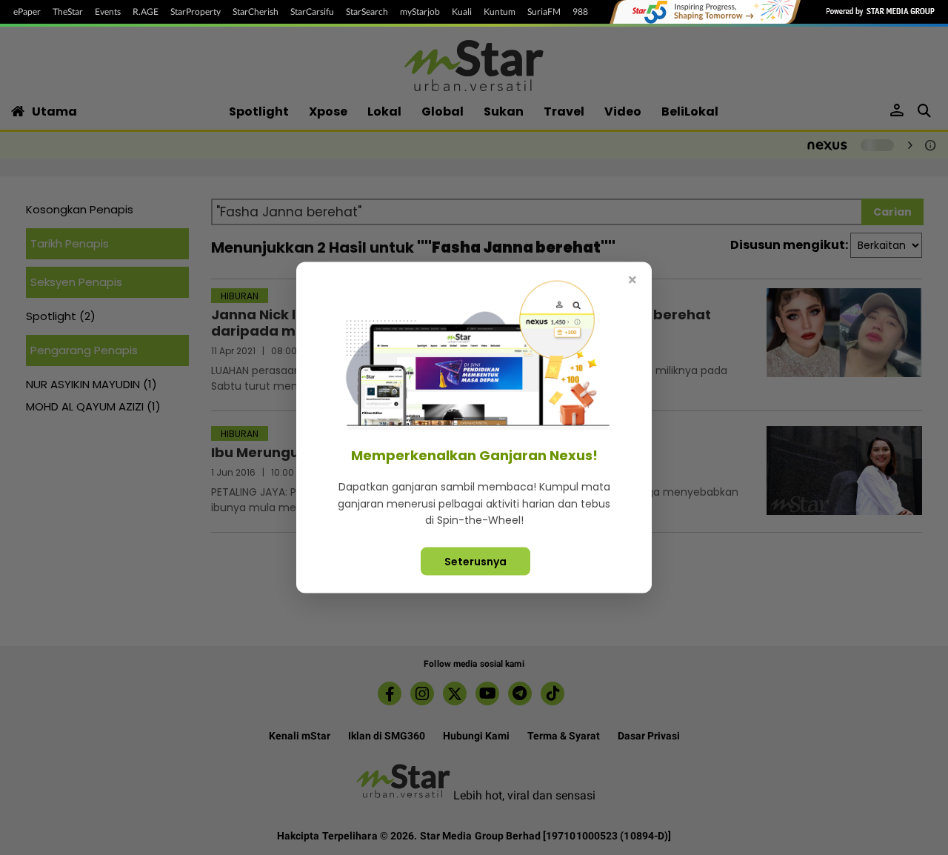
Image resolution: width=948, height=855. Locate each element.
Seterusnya (475, 560)
